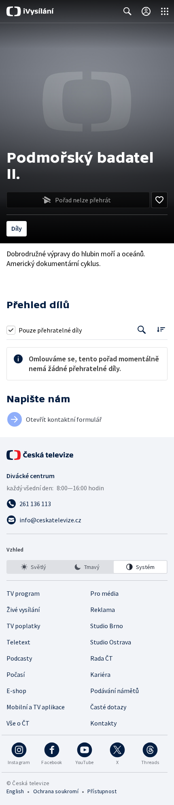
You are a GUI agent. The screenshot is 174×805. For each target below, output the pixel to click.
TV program (23, 593)
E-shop (16, 691)
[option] (33, 567)
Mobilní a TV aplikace (35, 707)
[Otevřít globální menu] (164, 11)
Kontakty (103, 723)
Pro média (104, 593)
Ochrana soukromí (56, 791)
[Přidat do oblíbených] (159, 200)
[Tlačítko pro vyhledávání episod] (142, 329)
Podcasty (19, 658)
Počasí (15, 674)
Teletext (18, 642)
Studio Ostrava (110, 642)
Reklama (102, 609)
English (15, 791)
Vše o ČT (18, 723)
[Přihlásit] (146, 11)
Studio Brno (106, 626)
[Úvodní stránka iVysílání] (30, 11)
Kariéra (100, 674)
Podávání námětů (114, 691)
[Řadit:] (161, 329)
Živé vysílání (23, 609)
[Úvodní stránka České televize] (40, 455)
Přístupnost (102, 791)
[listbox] (87, 567)
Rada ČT (101, 658)
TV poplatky (23, 626)
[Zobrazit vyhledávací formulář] (127, 11)
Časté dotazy (108, 707)
